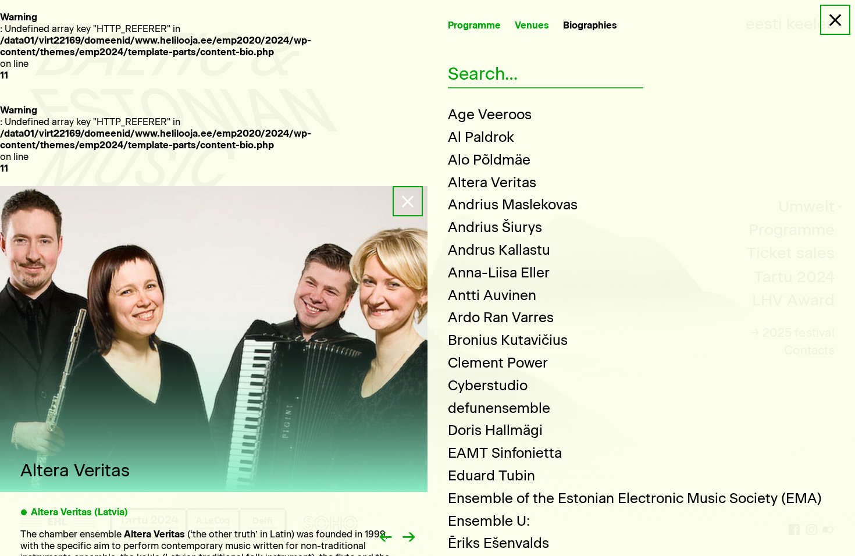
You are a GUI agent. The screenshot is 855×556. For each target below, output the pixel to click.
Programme (474, 25)
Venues (532, 25)
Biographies (590, 25)
